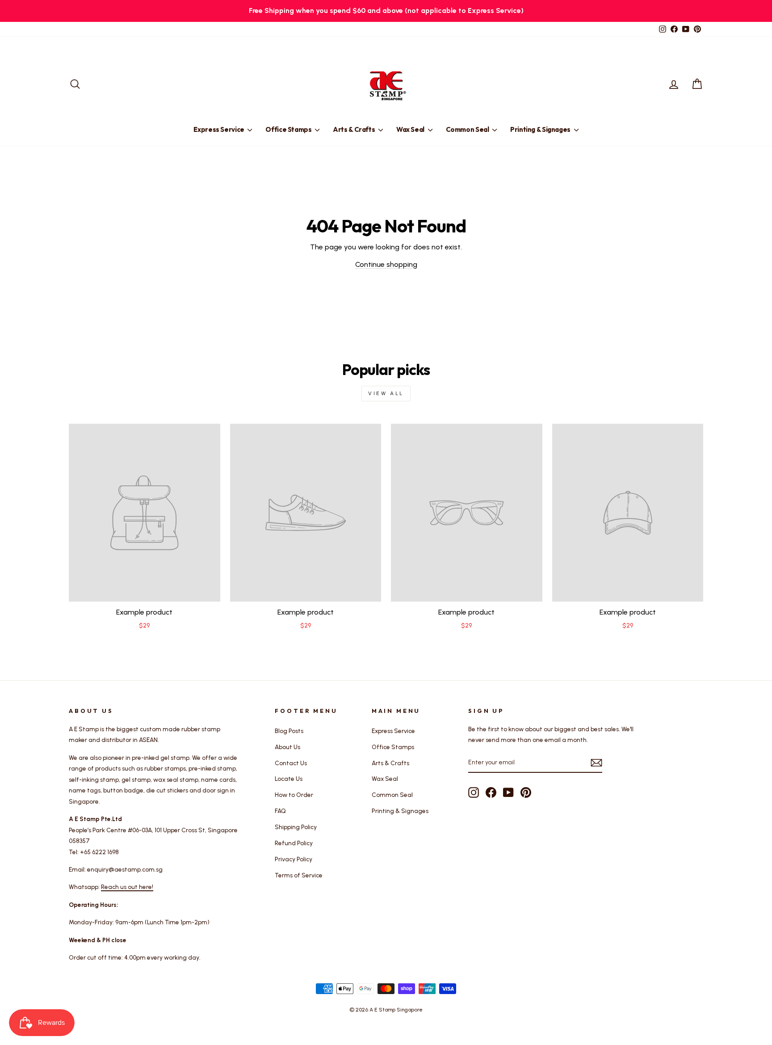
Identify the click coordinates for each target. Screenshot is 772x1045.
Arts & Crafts (354, 129)
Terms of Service (299, 875)
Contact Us (291, 763)
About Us (287, 746)
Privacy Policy (293, 859)
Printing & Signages (541, 129)
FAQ (280, 810)
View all (386, 393)
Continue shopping (386, 264)
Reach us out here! (127, 886)
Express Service (219, 129)
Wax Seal (411, 129)
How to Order (294, 794)
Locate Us (288, 778)
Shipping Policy (296, 826)
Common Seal (468, 129)
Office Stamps (289, 129)
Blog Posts (289, 730)
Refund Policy (294, 843)
